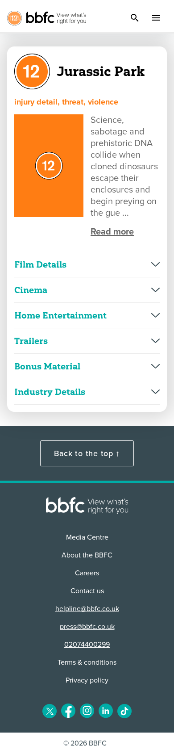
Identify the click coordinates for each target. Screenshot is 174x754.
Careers (87, 573)
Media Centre (87, 537)
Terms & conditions (87, 662)
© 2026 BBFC (85, 743)
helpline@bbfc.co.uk (87, 608)
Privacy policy (87, 680)
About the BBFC (87, 555)
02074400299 (87, 644)
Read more (112, 231)
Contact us (87, 590)
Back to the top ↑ (87, 453)
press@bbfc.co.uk (87, 626)
